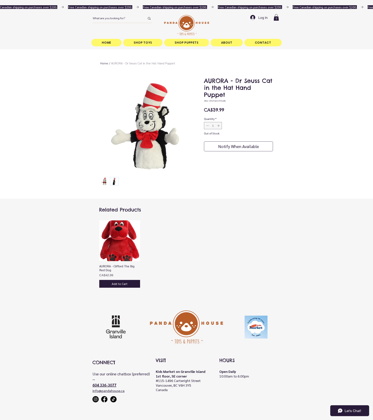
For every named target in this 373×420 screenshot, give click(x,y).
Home (104, 63)
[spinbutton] (212, 125)
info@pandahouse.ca (108, 390)
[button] (276, 17)
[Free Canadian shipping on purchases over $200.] (186, 7)
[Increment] (218, 125)
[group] (186, 254)
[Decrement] (207, 125)
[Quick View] (119, 240)
